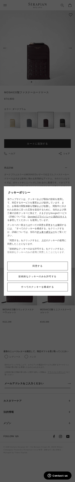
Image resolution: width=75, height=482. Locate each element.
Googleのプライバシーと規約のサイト (47, 216)
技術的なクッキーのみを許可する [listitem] (37, 276)
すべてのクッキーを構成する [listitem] (37, 286)
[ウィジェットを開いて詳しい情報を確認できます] (58, 476)
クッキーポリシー (46, 232)
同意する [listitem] (37, 265)
